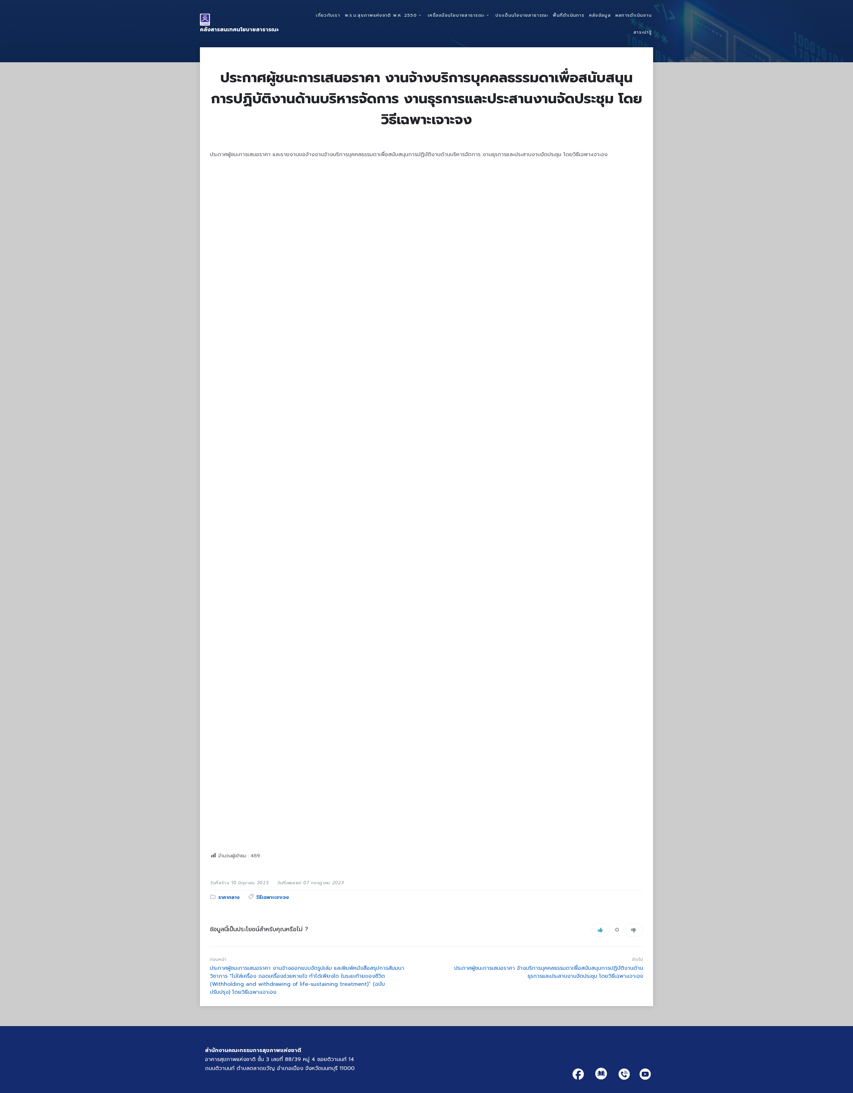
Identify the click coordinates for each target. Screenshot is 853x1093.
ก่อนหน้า (218, 959)
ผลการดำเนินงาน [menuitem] (633, 15)
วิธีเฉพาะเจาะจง (272, 897)
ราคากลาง (229, 897)
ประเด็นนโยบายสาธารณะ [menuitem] (521, 15)
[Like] (600, 930)
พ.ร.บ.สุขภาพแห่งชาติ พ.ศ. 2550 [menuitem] (381, 15)
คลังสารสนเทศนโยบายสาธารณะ (239, 30)
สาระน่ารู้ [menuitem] (642, 32)
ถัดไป (637, 959)
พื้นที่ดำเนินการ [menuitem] (568, 15)
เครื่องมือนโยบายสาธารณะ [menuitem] (456, 15)
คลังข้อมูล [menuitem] (600, 15)
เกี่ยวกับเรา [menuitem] (328, 15)
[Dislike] (633, 930)
